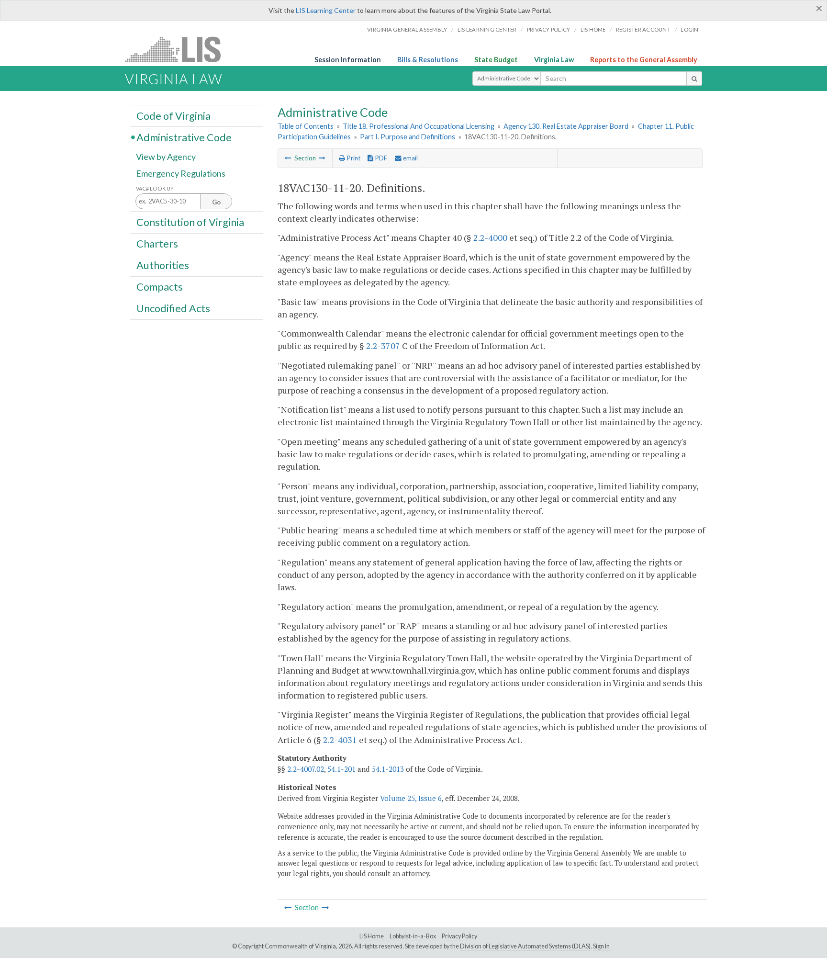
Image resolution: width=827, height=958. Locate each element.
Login (689, 29)
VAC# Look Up (155, 188)
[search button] (694, 78)
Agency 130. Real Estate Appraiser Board (565, 126)
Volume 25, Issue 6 (411, 798)
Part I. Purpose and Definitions (407, 137)
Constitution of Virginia (190, 221)
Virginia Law (554, 60)
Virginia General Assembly (407, 29)
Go (216, 202)
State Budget (496, 60)
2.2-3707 (383, 345)
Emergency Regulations (180, 173)
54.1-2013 (388, 769)
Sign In (601, 946)
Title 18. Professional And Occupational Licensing (418, 126)
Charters (157, 243)
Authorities (162, 265)
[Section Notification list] (322, 158)
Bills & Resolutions (427, 60)
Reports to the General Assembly (643, 60)
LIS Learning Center (326, 10)
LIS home (593, 29)
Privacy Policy (548, 29)
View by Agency (166, 156)
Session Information (347, 60)
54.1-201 (341, 769)
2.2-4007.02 (305, 769)
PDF (380, 158)
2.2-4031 (340, 739)
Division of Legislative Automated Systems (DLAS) (525, 946)
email (410, 158)
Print (352, 158)
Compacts (159, 287)
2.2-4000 (490, 237)
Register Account (643, 29)
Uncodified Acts (173, 308)
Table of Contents (306, 126)
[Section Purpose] (288, 158)
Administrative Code (184, 137)
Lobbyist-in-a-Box (413, 936)
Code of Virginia (173, 115)
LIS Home (371, 936)
